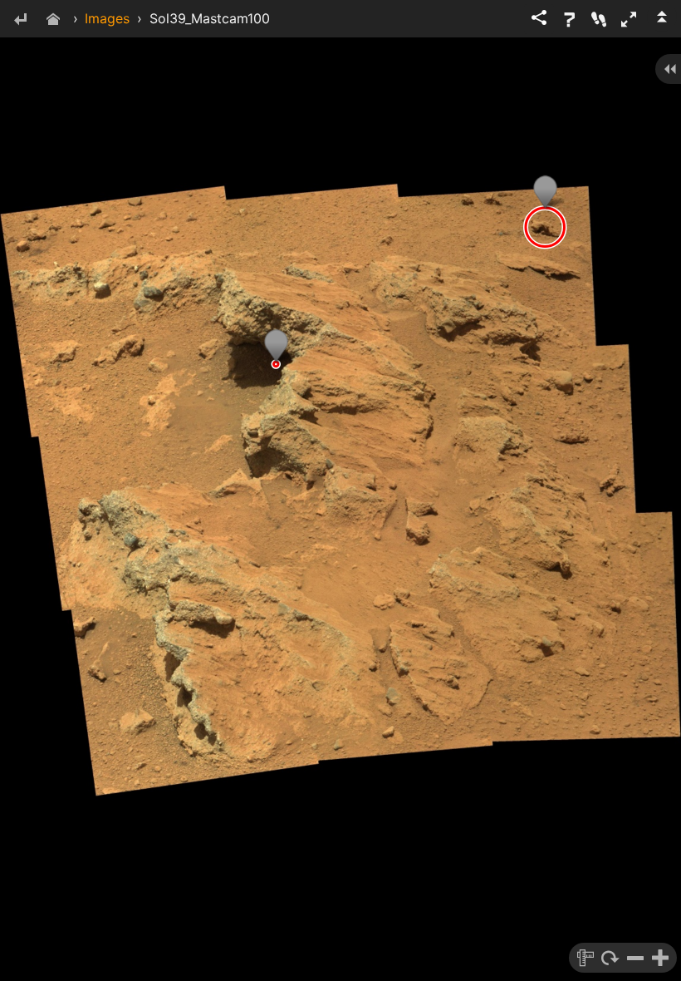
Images (107, 18)
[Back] (20, 20)
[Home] (53, 20)
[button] (629, 19)
